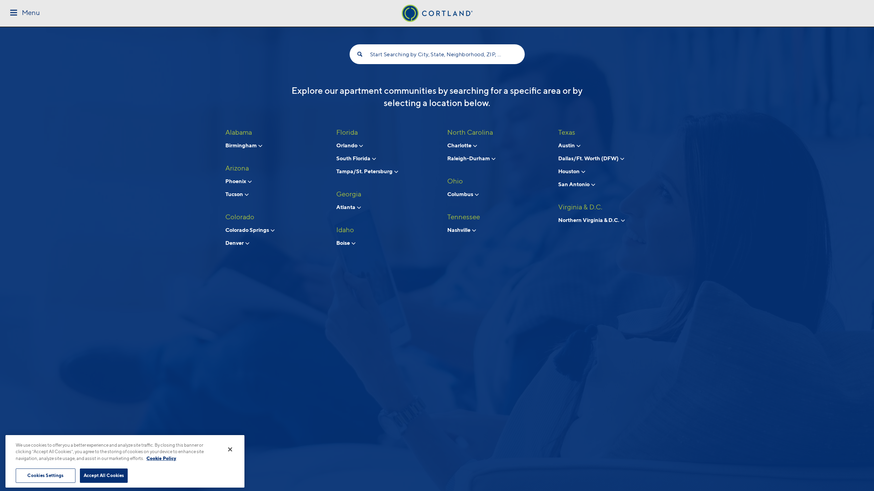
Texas (566, 132)
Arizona (237, 168)
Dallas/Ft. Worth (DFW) (589, 158)
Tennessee (463, 217)
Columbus (460, 194)
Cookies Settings (45, 475)
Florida (347, 132)
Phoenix (236, 181)
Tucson (234, 194)
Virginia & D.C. (580, 207)
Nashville (459, 229)
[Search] (360, 54)
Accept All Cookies (104, 475)
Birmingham (241, 145)
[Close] (230, 449)
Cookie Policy (161, 458)
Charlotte (460, 145)
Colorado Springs (247, 229)
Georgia (348, 194)
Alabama (238, 132)
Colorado (239, 217)
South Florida (353, 158)
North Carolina (470, 132)
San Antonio (574, 184)
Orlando (347, 145)
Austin (567, 145)
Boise (343, 242)
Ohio (455, 181)
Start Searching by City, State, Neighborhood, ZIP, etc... (437, 54)
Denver (235, 242)
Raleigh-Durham (469, 158)
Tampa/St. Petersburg (365, 171)
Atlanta (346, 207)
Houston (569, 171)
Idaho (345, 230)
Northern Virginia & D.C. (589, 220)
